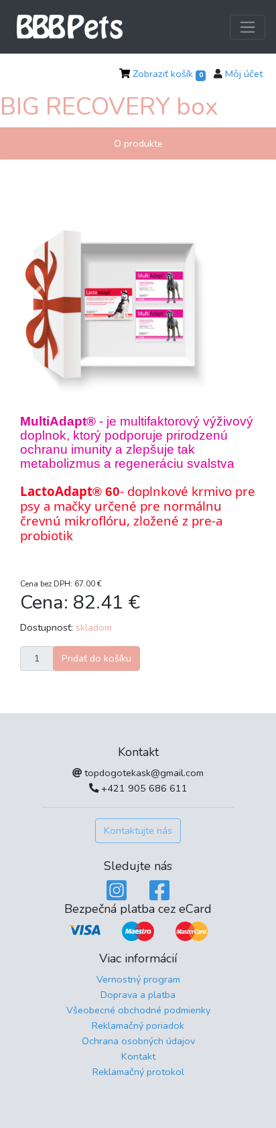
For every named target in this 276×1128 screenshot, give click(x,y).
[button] (38, 293)
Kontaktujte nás (138, 830)
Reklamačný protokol (138, 1071)
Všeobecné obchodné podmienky (138, 1010)
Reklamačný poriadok (138, 1025)
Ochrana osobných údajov (138, 1041)
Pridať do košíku (96, 658)
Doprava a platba (138, 994)
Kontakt (138, 1056)
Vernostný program (138, 979)
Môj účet (244, 73)
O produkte (138, 143)
